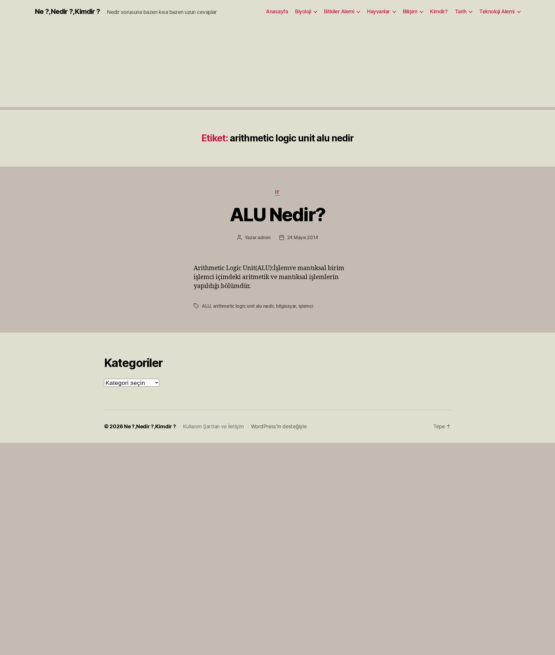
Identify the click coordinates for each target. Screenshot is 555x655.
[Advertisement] (277, 66)
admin (264, 237)
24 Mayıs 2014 (302, 237)
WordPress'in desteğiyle (279, 426)
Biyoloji (303, 11)
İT (277, 192)
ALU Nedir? (277, 214)
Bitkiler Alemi (339, 11)
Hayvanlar (378, 11)
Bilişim (410, 11)
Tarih (461, 11)
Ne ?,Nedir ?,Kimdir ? (67, 11)
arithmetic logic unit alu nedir (243, 306)
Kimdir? (439, 11)
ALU (206, 306)
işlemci (306, 306)
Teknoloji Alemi (497, 11)
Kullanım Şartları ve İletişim (213, 426)
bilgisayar (286, 306)
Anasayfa (277, 11)
